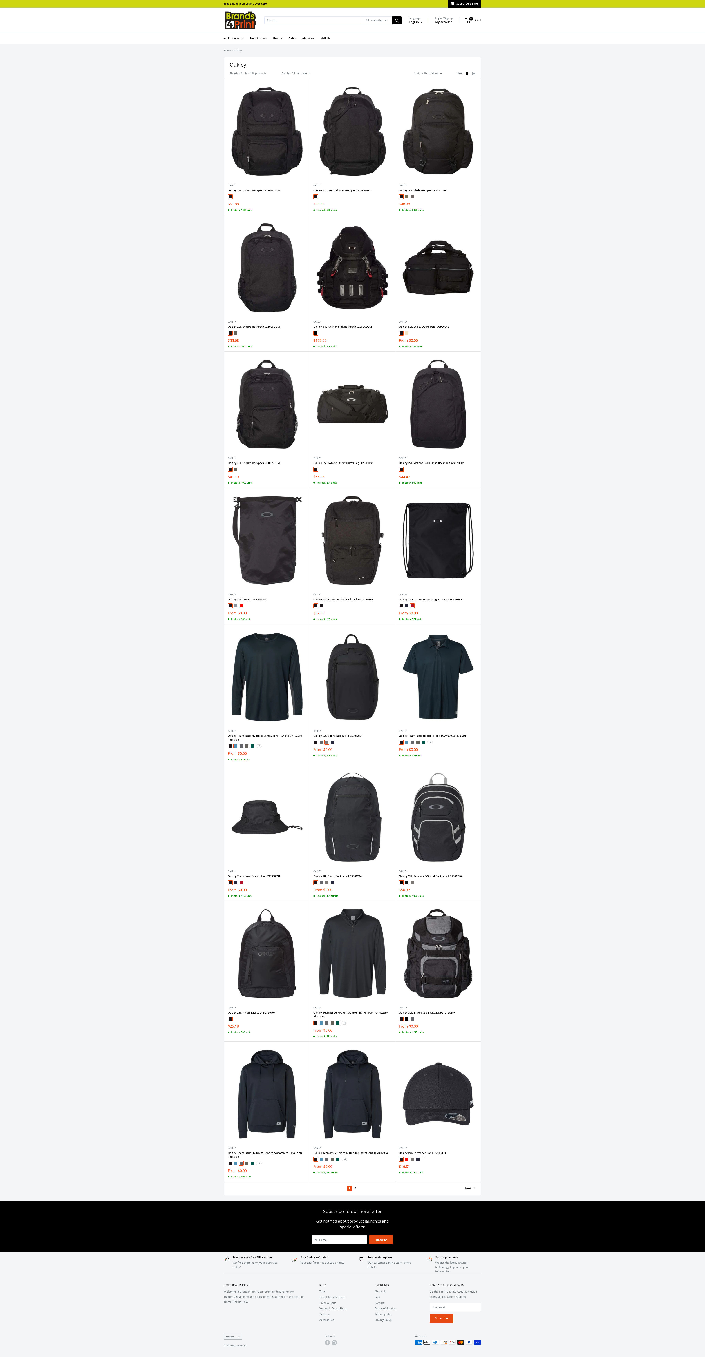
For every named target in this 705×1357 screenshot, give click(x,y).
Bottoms (324, 1314)
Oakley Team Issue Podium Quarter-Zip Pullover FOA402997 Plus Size (350, 1014)
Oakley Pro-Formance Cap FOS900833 (422, 1153)
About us (308, 38)
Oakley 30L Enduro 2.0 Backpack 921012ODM (427, 1012)
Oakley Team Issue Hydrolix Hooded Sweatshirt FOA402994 (350, 1153)
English (230, 1336)
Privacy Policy (383, 1320)
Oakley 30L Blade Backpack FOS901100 (423, 190)
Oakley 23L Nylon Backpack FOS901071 (252, 1012)
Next (468, 1188)
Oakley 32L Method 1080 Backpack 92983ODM (342, 190)
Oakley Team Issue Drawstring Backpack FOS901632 (431, 599)
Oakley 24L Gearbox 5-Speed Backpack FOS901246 (430, 876)
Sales (292, 38)
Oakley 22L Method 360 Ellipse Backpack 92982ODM (431, 463)
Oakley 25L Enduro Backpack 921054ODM (254, 190)
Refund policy (383, 1314)
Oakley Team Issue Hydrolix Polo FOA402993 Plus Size (433, 735)
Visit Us (325, 38)
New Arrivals (258, 38)
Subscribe (381, 1240)
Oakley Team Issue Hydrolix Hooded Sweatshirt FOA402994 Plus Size (265, 1155)
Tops (322, 1291)
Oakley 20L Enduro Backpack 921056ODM (254, 326)
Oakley (238, 50)
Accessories (326, 1320)
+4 (259, 746)
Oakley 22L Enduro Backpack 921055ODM (254, 463)
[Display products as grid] (467, 73)
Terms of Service (385, 1308)
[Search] (397, 20)
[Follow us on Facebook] (327, 1342)
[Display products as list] (473, 73)
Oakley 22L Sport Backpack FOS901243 (337, 735)
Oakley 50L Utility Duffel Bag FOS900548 (424, 326)
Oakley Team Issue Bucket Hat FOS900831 (254, 876)
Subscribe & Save (467, 3)
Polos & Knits (327, 1303)
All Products (232, 38)
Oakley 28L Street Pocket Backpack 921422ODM (343, 599)
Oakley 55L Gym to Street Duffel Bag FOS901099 (343, 463)
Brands (278, 38)
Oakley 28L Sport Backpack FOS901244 (337, 876)
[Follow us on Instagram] (334, 1342)
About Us (380, 1291)
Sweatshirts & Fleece (332, 1297)
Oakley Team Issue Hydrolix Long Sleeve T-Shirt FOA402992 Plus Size (265, 738)
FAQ (377, 1297)
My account (443, 22)
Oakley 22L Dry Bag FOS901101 (247, 599)
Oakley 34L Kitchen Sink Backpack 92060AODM (342, 326)
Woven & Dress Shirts (333, 1308)
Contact (379, 1303)
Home (227, 50)
